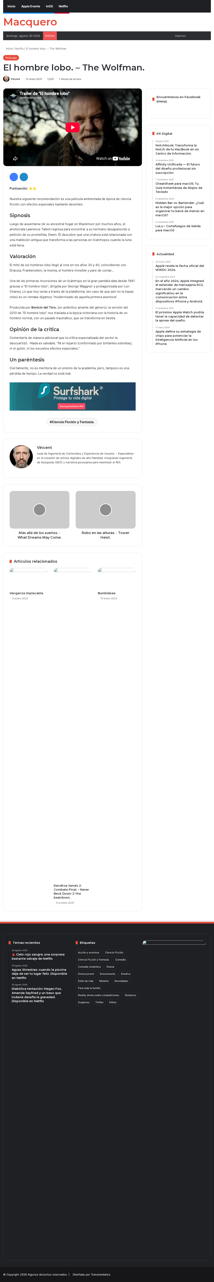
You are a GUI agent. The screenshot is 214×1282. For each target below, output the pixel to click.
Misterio (104, 980)
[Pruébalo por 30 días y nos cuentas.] (73, 396)
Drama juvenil (86, 973)
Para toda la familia (89, 988)
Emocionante (107, 973)
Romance (130, 995)
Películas (11, 57)
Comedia (120, 959)
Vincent (15, 79)
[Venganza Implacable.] (28, 578)
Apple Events (30, 6)
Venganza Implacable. (27, 593)
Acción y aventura (88, 952)
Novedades (121, 980)
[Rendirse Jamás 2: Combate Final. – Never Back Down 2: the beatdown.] (73, 725)
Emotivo (125, 973)
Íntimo (112, 1002)
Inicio (11, 6)
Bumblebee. (107, 593)
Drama (110, 966)
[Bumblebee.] (117, 578)
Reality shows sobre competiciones (98, 995)
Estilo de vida (85, 980)
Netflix (63, 6)
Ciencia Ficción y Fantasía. (73, 422)
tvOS (49, 6)
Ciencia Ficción (114, 952)
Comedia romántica (89, 966)
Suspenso (83, 1002)
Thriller (99, 1002)
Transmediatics (100, 1274)
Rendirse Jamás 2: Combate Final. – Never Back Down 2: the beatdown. (71, 891)
